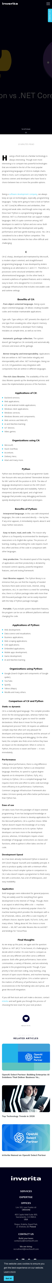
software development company (23, 194)
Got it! (9, 1278)
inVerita (5, 1001)
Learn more (10, 1271)
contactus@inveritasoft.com (26, 1241)
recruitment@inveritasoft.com (26, 1249)
